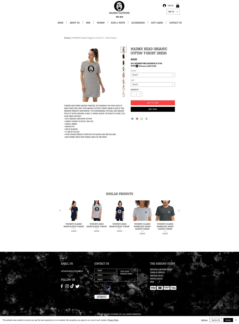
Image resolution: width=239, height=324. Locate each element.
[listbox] (173, 11)
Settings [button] (204, 320)
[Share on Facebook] (132, 118)
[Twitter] (77, 286)
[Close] (236, 320)
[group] (119, 217)
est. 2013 (119, 17)
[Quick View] (74, 210)
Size (133, 80)
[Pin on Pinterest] (137, 118)
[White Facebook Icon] (61, 286)
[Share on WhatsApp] (141, 118)
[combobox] (153, 75)
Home (67, 38)
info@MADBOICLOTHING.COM (72, 271)
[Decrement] (132, 94)
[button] (177, 5)
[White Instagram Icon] (66, 286)
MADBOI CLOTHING (119, 12)
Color (134, 71)
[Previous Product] (60, 210)
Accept (228, 320)
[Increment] (140, 94)
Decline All (216, 320)
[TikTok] (72, 286)
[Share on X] (146, 118)
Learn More (151, 66)
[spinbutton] (136, 94)
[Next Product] (179, 210)
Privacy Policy (113, 320)
